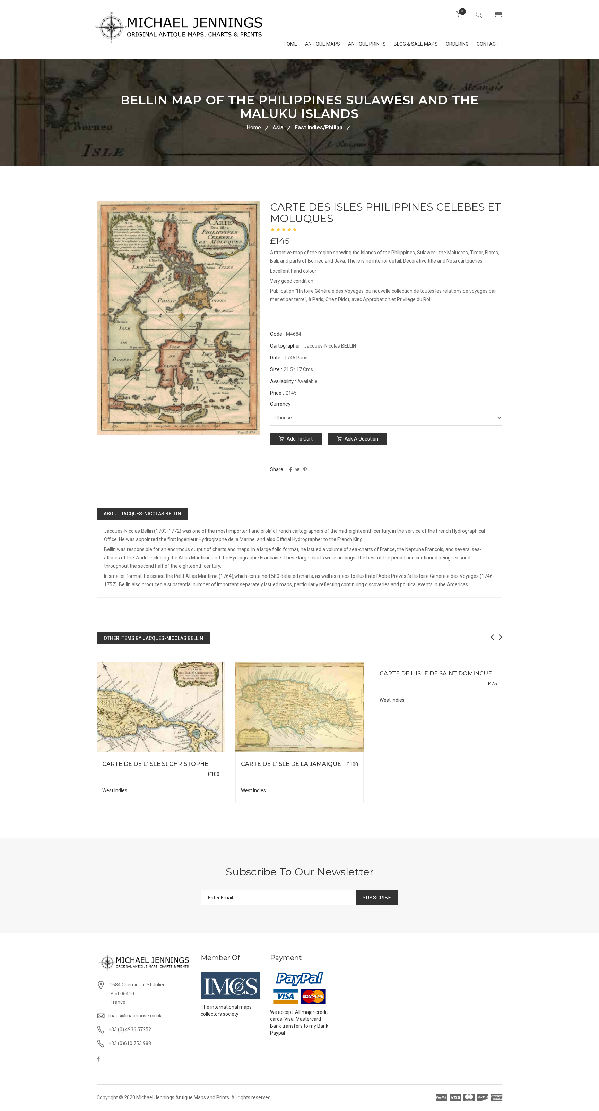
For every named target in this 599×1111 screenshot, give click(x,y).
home (290, 44)
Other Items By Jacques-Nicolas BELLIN (153, 638)
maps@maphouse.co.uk (135, 1015)
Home (253, 127)
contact (488, 44)
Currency (280, 404)
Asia (277, 127)
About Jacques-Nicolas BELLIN (142, 513)
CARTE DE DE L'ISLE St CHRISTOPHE (155, 764)
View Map (195, 752)
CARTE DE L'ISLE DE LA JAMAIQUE (291, 764)
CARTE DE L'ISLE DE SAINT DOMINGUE (436, 673)
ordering (457, 44)
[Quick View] (161, 707)
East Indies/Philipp (318, 127)
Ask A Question (361, 439)
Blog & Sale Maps (416, 44)
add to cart (299, 439)
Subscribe (377, 897)
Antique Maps (322, 44)
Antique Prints (367, 44)
